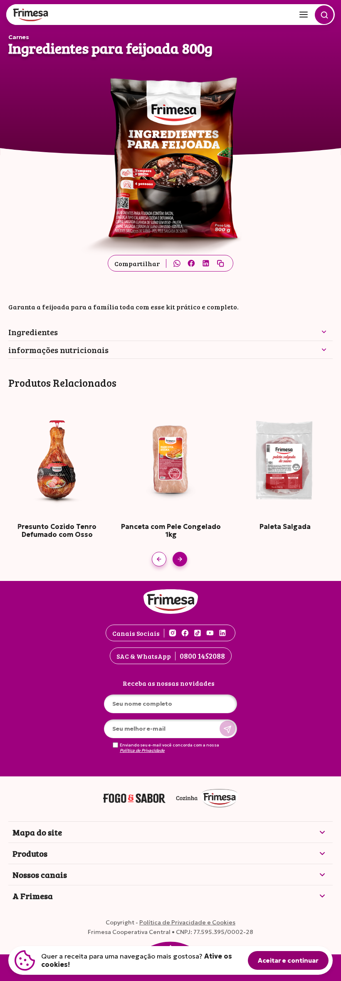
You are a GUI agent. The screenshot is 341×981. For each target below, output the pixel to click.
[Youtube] (210, 633)
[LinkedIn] (206, 263)
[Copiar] (220, 263)
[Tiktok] (197, 633)
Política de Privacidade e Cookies (187, 922)
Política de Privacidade (142, 750)
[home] (31, 15)
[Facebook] (191, 263)
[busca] (324, 14)
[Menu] (303, 14)
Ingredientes (33, 332)
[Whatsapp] (176, 263)
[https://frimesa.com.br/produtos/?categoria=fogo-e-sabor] (134, 798)
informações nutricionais (58, 350)
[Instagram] (172, 633)
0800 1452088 (202, 656)
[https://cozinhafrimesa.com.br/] (207, 799)
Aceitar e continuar (288, 960)
